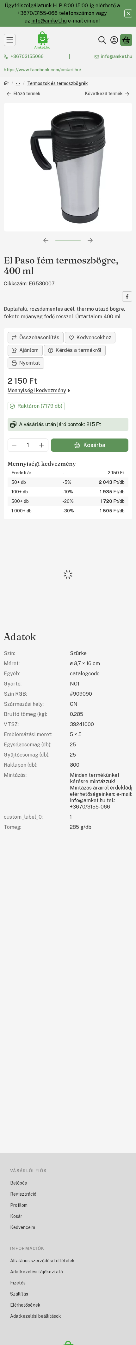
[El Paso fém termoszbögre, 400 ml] (68, 167)
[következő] (90, 240)
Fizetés (18, 1282)
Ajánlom (29, 350)
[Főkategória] (6, 84)
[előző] (46, 240)
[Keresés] (102, 40)
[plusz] (41, 445)
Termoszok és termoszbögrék (57, 83)
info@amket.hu (49, 21)
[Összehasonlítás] (36, 337)
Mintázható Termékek (18, 84)
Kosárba (94, 445)
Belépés (18, 1183)
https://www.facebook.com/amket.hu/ (42, 69)
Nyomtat (29, 363)
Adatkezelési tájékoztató (36, 1271)
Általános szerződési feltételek (42, 1260)
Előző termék (26, 93)
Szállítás (19, 1293)
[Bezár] (128, 13)
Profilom (19, 1205)
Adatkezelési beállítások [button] (35, 1316)
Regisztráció (23, 1194)
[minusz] (14, 445)
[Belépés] (114, 40)
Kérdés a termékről (79, 350)
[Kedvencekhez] (90, 337)
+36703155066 (27, 56)
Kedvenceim (22, 1227)
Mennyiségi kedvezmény (37, 390)
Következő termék (104, 93)
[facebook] (127, 296)
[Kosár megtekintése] (126, 40)
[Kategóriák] (10, 40)
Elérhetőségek (25, 1305)
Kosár (16, 1216)
